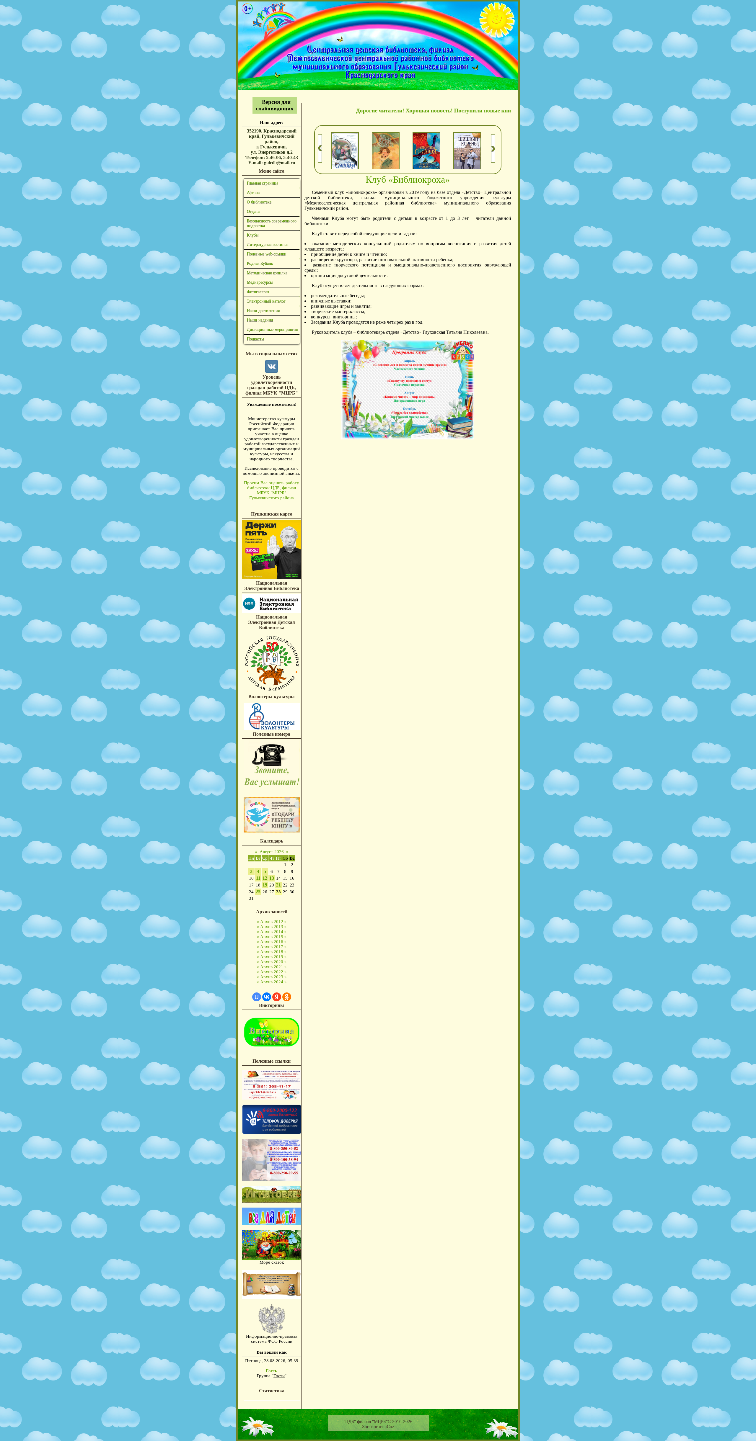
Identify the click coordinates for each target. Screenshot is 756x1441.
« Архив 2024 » (272, 981)
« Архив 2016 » (272, 941)
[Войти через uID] (256, 996)
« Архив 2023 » (272, 976)
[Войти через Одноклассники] (286, 996)
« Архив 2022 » (272, 971)
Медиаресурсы (260, 282)
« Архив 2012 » (272, 921)
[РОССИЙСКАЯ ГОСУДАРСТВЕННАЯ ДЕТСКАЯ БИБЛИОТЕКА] (271, 691)
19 (265, 884)
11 (258, 878)
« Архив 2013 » (272, 926)
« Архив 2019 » (272, 956)
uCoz (389, 1426)
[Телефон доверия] (271, 1179)
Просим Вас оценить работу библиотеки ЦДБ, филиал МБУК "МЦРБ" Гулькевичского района (271, 490)
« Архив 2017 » (272, 946)
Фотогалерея (258, 291)
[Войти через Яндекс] (276, 996)
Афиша (253, 192)
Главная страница (262, 183)
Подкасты (255, 339)
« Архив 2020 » (272, 961)
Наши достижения (263, 310)
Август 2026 (272, 851)
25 (258, 891)
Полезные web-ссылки (266, 254)
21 (278, 884)
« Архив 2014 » (272, 931)
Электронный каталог (266, 301)
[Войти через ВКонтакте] (266, 996)
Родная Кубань (260, 263)
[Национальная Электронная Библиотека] (271, 611)
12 (265, 878)
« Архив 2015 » (272, 936)
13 (271, 878)
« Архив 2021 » (272, 966)
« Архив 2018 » (272, 951)
